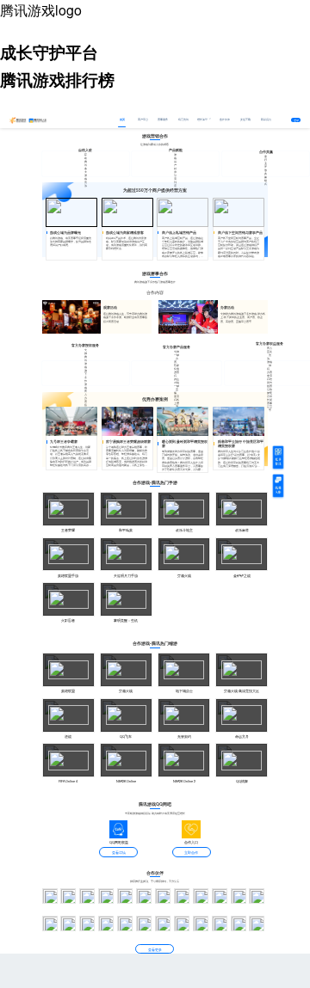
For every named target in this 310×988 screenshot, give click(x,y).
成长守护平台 (49, 52)
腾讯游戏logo (41, 10)
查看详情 (119, 852)
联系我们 (266, 119)
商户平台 (143, 119)
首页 (122, 119)
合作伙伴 (225, 119)
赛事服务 (163, 119)
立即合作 (191, 852)
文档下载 (245, 119)
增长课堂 (202, 119)
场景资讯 (183, 119)
